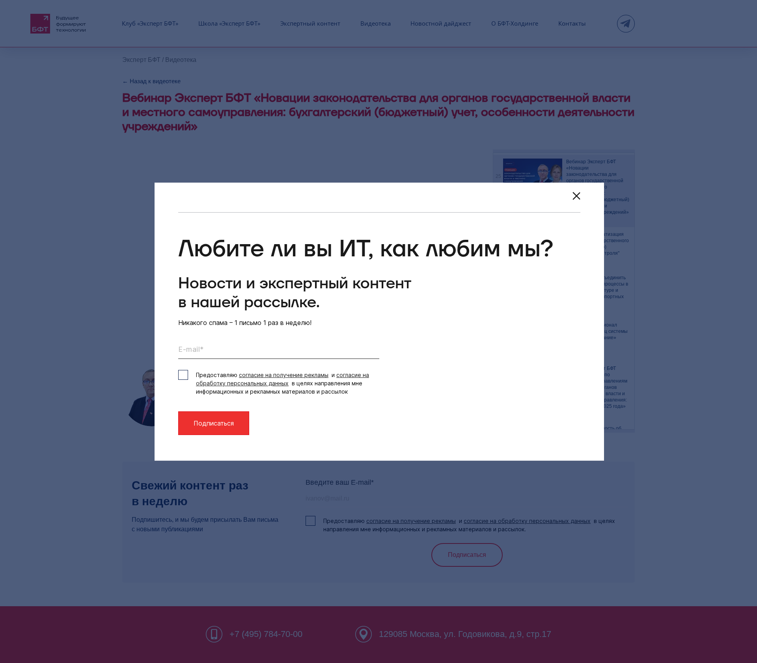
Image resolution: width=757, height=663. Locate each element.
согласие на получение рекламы (283, 375)
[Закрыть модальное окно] (576, 196)
